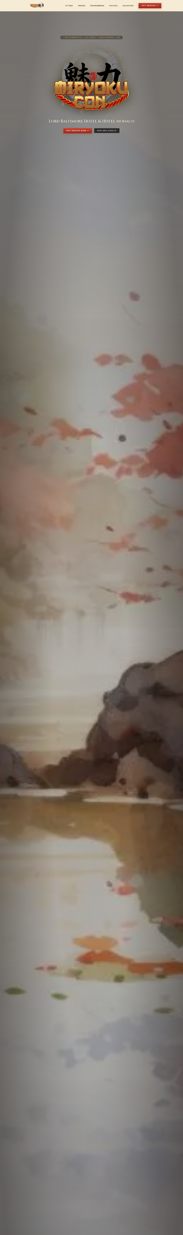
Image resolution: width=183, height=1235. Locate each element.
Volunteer (127, 6)
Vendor (81, 6)
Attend (69, 6)
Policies (113, 6)
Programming (97, 6)
